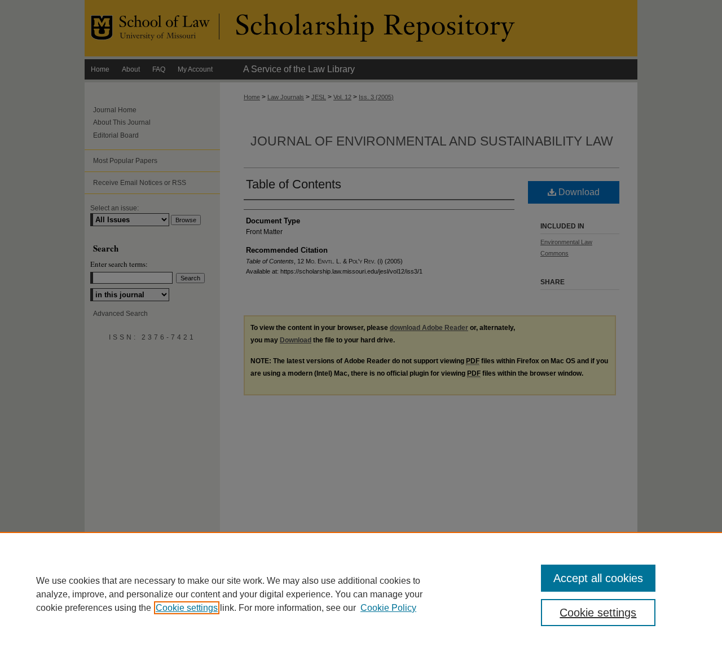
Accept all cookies (598, 578)
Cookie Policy (388, 608)
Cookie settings (187, 608)
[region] (361, 594)
